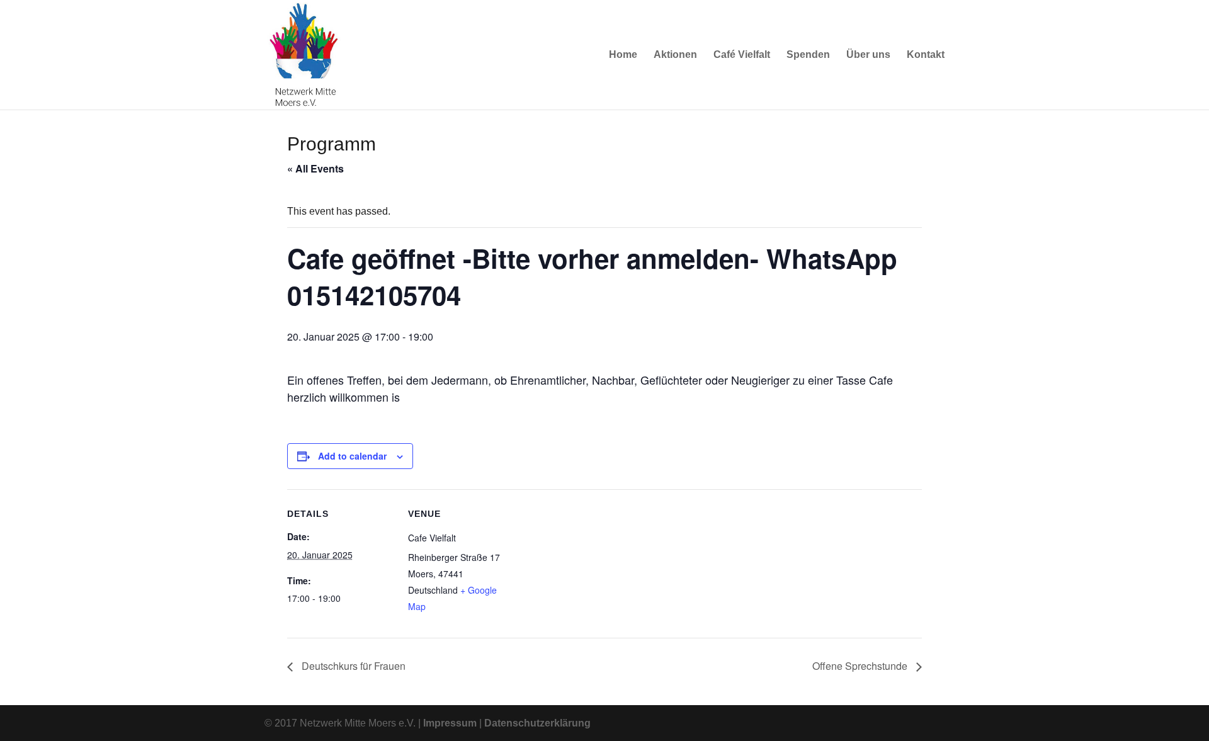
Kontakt (926, 55)
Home (623, 55)
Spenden (808, 55)
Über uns (868, 55)
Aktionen (675, 55)
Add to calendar (352, 456)
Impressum (450, 723)
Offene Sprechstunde (861, 666)
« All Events (315, 168)
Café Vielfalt (741, 55)
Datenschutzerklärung (537, 723)
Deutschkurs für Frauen (352, 666)
